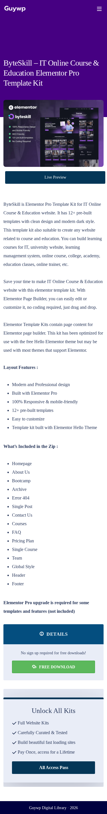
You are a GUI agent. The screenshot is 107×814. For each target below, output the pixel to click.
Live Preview (55, 177)
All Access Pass (53, 767)
